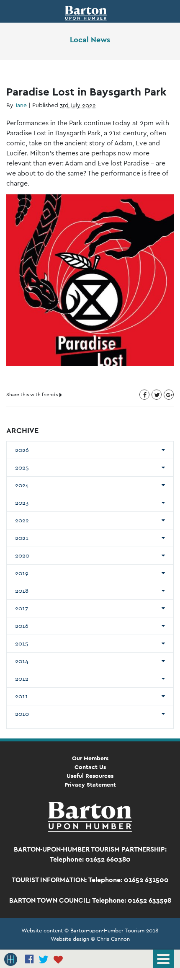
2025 (22, 467)
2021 (21, 538)
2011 (21, 696)
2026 (22, 450)
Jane (21, 105)
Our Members (90, 758)
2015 (21, 643)
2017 (21, 608)
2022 (22, 520)
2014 (21, 661)
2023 (21, 502)
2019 (21, 573)
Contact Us (90, 767)
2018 (21, 590)
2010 (22, 714)
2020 (22, 555)
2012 (21, 678)
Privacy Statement (90, 784)
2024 (22, 485)
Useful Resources (90, 776)
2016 (21, 626)
